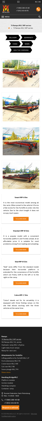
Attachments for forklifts (12, 355)
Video (14, 44)
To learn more (21, 219)
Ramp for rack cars (9, 350)
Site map (34, 414)
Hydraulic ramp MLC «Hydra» (13, 345)
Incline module (7, 383)
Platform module (8, 380)
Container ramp (8, 388)
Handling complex (9, 386)
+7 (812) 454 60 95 (22, 11)
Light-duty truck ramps (10, 348)
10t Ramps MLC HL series (12, 342)
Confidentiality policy (9, 416)
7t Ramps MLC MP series (11, 339)
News (27, 44)
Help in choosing (21, 50)
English (39, 2)
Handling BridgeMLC (10, 377)
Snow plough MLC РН (10, 369)
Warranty (28, 37)
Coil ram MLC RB (8, 366)
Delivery (13, 37)
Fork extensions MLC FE (11, 361)
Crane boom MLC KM (10, 364)
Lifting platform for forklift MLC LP (15, 358)
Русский (36, 2)
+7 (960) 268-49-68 (23, 8)
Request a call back (38, 9)
